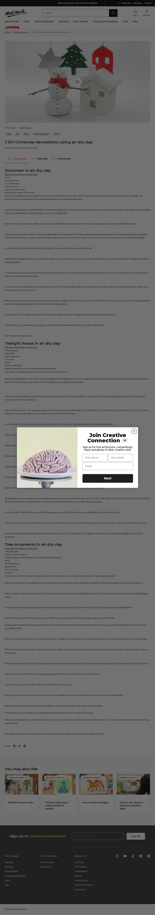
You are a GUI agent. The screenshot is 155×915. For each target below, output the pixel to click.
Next (107, 478)
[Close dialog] (134, 431)
